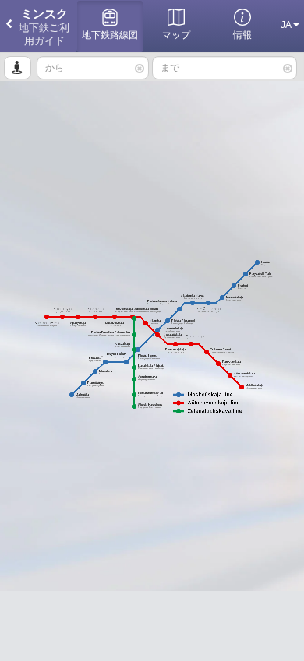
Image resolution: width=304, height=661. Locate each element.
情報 (242, 35)
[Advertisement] (152, 626)
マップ (176, 35)
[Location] (17, 67)
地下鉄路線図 (110, 35)
